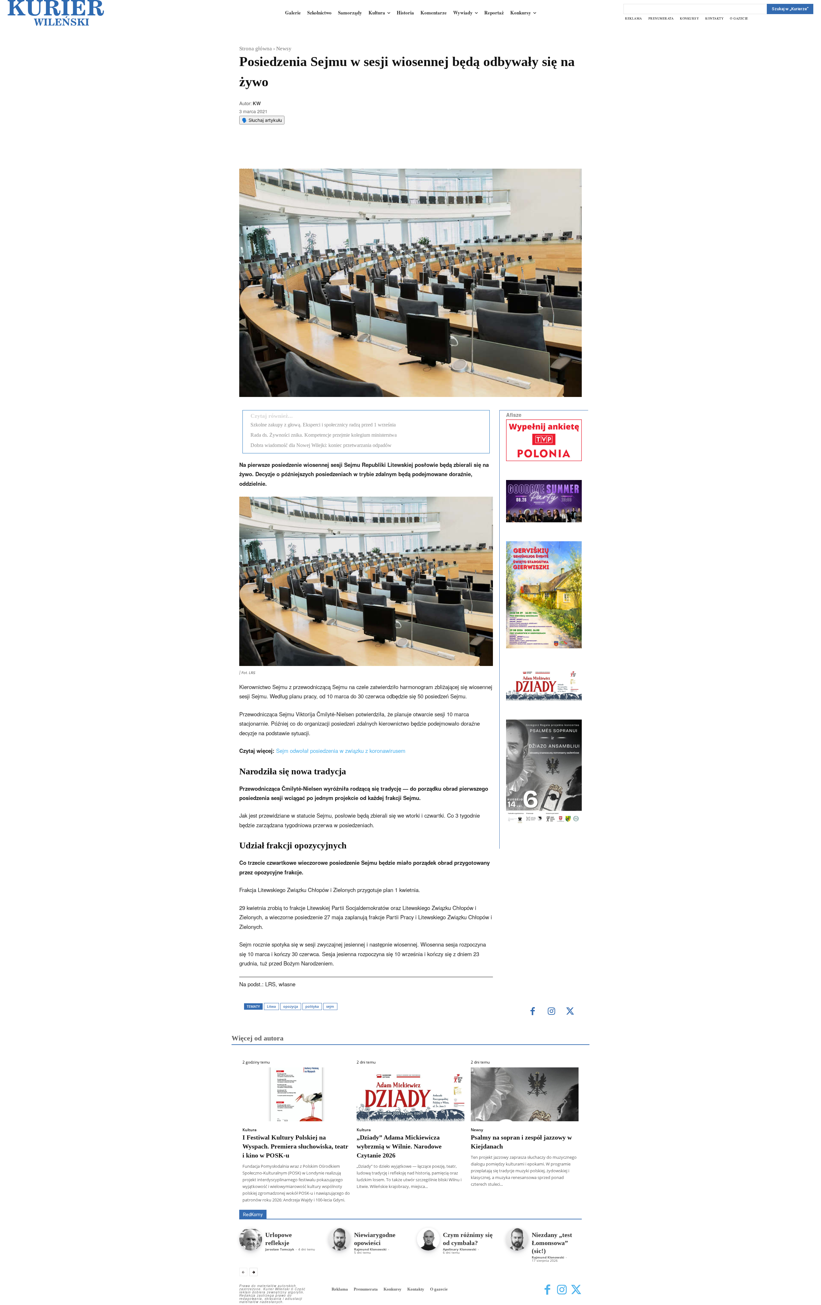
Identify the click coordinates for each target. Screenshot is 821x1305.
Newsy (284, 49)
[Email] (335, 152)
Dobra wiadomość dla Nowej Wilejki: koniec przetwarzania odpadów (321, 445)
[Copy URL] (350, 152)
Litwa (271, 1006)
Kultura (249, 1130)
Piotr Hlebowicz (520, 1200)
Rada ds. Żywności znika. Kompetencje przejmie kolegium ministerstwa (323, 435)
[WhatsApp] (321, 152)
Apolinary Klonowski (459, 1249)
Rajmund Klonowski (563, 1200)
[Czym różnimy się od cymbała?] (428, 1239)
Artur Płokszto (381, 1200)
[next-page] (254, 1272)
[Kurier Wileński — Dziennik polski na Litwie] (56, 13)
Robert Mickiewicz (524, 1205)
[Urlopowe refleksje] (250, 1239)
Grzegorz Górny (418, 1200)
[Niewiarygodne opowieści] (339, 1239)
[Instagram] (551, 1012)
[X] (306, 152)
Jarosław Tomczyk (279, 1249)
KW (257, 103)
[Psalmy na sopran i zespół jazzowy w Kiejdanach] (525, 1094)
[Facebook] (291, 152)
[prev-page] (243, 1272)
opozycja (290, 1006)
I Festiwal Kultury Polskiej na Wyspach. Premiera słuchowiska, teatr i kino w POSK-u (295, 1146)
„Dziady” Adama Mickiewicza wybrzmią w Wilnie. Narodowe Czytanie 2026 (399, 1146)
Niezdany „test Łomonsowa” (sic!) (552, 1242)
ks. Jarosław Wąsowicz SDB (469, 1200)
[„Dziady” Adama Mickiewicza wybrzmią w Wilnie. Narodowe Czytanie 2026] (410, 1094)
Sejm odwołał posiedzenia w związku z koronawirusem (340, 750)
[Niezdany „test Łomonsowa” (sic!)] (517, 1239)
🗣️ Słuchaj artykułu (262, 120)
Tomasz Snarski (566, 1205)
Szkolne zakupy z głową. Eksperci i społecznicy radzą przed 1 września (323, 424)
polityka (312, 1006)
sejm (330, 1006)
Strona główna (255, 49)
